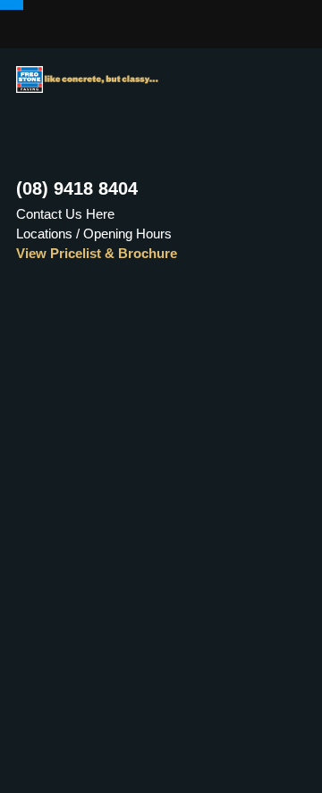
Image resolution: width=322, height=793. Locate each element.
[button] (11, 5)
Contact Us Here (65, 213)
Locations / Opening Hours (94, 233)
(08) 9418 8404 (77, 188)
